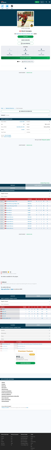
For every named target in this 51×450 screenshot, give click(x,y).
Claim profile (26, 43)
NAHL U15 (30, 201)
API (31, 444)
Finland (2, 441)
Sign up (37, 1)
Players (13, 325)
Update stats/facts (26, 111)
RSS (31, 446)
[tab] (13, 185)
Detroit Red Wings (24, 438)
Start (2, 108)
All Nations (3, 444)
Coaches (12, 188)
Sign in (42, 1)
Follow (25, 36)
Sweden (2, 436)
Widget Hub (33, 436)
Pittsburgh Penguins (24, 443)
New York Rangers (24, 441)
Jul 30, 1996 (22, 121)
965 (19, 61)
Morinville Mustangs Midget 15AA (12, 203)
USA (2, 440)
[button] (25, 36)
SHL (11, 440)
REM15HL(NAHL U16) (6, 318)
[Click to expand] (50, 327)
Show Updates (25, 40)
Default (13, 185)
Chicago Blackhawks (24, 436)
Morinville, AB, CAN (20, 126)
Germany (2, 443)
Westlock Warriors (21, 33)
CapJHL (29, 208)
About (32, 438)
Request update (46, 139)
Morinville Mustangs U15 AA (11, 201)
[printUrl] (25, 68)
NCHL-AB (30, 33)
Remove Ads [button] (29, 72)
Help (31, 440)
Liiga (12, 443)
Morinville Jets (9, 208)
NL (11, 444)
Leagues (12, 296)
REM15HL (29, 203)
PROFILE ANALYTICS (28, 61)
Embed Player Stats (45, 183)
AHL (11, 441)
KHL (11, 438)
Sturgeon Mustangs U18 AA (11, 205)
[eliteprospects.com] (3, 2)
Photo (32, 443)
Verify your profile (5, 407)
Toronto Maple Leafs (24, 444)
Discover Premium (25, 363)
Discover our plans (25, 57)
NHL (12, 436)
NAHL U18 (30, 205)
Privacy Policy (33, 441)
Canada (22, 129)
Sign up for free (5, 289)
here (27, 407)
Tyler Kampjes (8, 135)
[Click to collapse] (50, 190)
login (12, 289)
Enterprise (33, 448)
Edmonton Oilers (24, 440)
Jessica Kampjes (7, 136)
